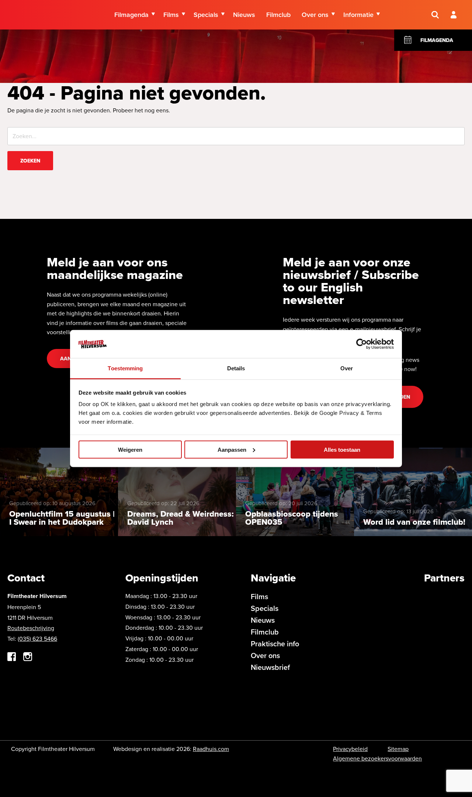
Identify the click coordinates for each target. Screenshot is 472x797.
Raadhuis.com (211, 749)
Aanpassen (232, 449)
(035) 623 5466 (37, 639)
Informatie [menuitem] (358, 14)
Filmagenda (436, 40)
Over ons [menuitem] (315, 14)
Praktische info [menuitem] (275, 643)
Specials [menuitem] (206, 14)
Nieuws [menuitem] (244, 14)
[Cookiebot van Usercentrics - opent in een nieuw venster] (361, 343)
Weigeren (130, 449)
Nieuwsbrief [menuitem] (270, 667)
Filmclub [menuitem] (278, 14)
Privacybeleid (350, 749)
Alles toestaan (342, 449)
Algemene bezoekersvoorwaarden (377, 758)
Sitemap (398, 749)
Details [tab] (236, 368)
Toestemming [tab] (125, 368)
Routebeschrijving (30, 628)
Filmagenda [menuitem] (131, 14)
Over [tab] (346, 368)
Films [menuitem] (171, 14)
